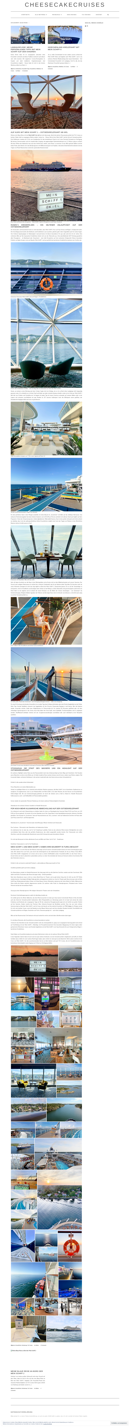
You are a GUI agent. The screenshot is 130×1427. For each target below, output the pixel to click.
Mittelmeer (38, 68)
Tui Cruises (66, 66)
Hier (12, 1416)
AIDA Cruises (71, 14)
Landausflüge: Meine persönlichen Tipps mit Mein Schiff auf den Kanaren (25, 49)
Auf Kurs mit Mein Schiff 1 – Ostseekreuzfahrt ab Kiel (39, 132)
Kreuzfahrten (33, 68)
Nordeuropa (24, 1345)
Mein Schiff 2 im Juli (33, 135)
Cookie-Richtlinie (47, 1424)
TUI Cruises (86, 14)
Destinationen (18, 68)
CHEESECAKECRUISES (65, 5)
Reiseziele (56, 14)
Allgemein (13, 68)
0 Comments (43, 1345)
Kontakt (99, 14)
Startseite (25, 14)
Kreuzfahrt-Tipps (26, 68)
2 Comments (25, 70)
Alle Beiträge (40, 14)
